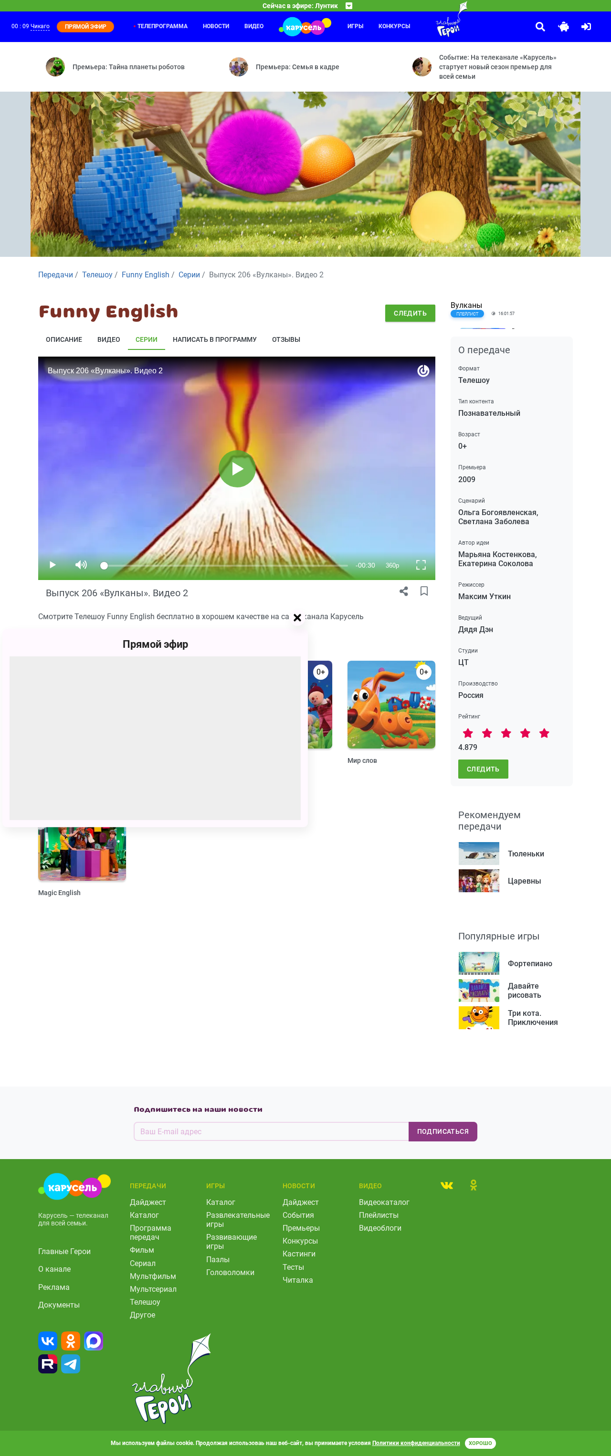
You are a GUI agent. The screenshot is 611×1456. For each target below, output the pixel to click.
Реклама (54, 1287)
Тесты (293, 1267)
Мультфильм (153, 1276)
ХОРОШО (480, 1443)
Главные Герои (64, 1251)
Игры (355, 26)
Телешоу (145, 1302)
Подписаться (443, 1131)
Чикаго (40, 26)
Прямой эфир (155, 644)
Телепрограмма (162, 26)
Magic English (59, 893)
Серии (147, 339)
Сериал (143, 1263)
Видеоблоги (380, 1228)
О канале (54, 1269)
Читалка (298, 1280)
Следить (410, 313)
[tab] (446, 1184)
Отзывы (286, 339)
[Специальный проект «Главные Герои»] (432, 19)
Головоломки (230, 1272)
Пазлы (218, 1259)
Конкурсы (394, 26)
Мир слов (362, 760)
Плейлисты (379, 1215)
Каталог (144, 1215)
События (298, 1215)
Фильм (142, 1250)
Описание (64, 339)
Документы (59, 1304)
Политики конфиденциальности (416, 1443)
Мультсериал (153, 1289)
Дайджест (148, 1202)
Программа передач (150, 1233)
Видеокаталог (384, 1202)
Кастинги (299, 1253)
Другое (142, 1314)
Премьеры (301, 1228)
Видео (253, 26)
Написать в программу (215, 339)
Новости (216, 26)
